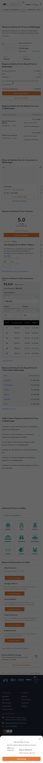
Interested (21, 759)
